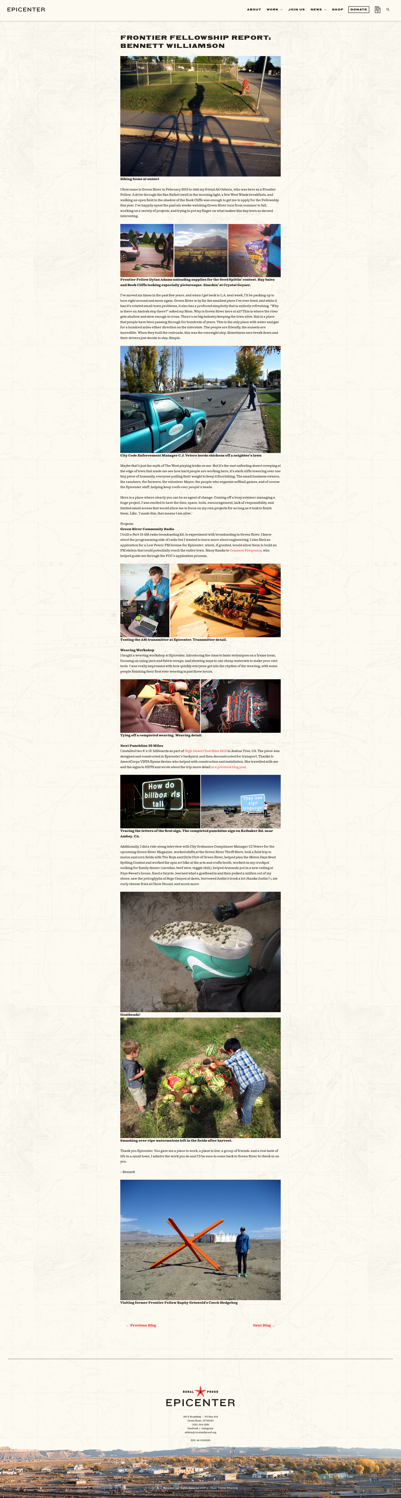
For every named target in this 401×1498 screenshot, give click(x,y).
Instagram (207, 1428)
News (316, 9)
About (254, 9)
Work (272, 9)
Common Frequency (245, 550)
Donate (358, 9)
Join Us (296, 9)
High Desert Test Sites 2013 (206, 751)
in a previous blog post (228, 767)
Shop (338, 9)
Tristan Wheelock (228, 1488)
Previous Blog (141, 1325)
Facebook (193, 1428)
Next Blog (264, 1325)
